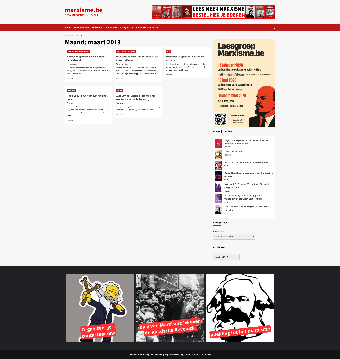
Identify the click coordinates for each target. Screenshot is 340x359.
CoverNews (190, 354)
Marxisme (97, 27)
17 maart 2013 (123, 64)
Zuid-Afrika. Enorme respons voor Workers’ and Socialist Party (135, 97)
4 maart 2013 (122, 103)
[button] (273, 27)
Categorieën (219, 231)
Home (68, 27)
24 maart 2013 (73, 64)
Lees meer (70, 78)
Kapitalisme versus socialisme (78, 51)
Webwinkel (111, 27)
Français (124, 27)
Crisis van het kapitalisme (126, 51)
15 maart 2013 (172, 60)
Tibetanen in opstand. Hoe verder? (185, 57)
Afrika (119, 90)
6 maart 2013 (73, 103)
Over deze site (81, 27)
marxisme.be (84, 10)
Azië (168, 51)
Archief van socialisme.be (145, 27)
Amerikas (71, 90)
